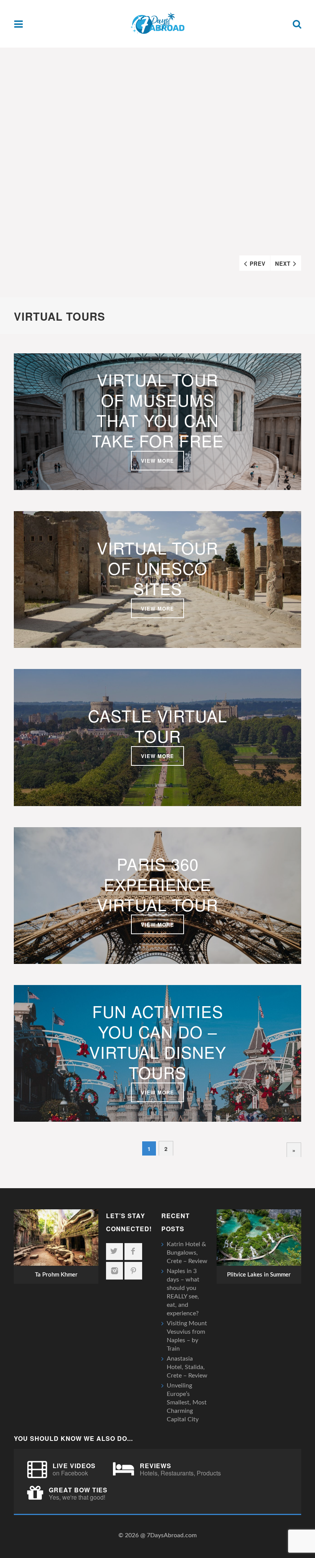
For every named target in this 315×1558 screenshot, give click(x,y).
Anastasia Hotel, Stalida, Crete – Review (187, 1367)
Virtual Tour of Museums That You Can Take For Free (158, 410)
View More (157, 460)
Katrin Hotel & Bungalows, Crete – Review (187, 1252)
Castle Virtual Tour (157, 725)
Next (283, 263)
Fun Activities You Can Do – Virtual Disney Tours (157, 1042)
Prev (257, 263)
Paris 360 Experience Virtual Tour (157, 884)
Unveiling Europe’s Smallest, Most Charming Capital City (187, 1402)
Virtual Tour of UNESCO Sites (157, 568)
